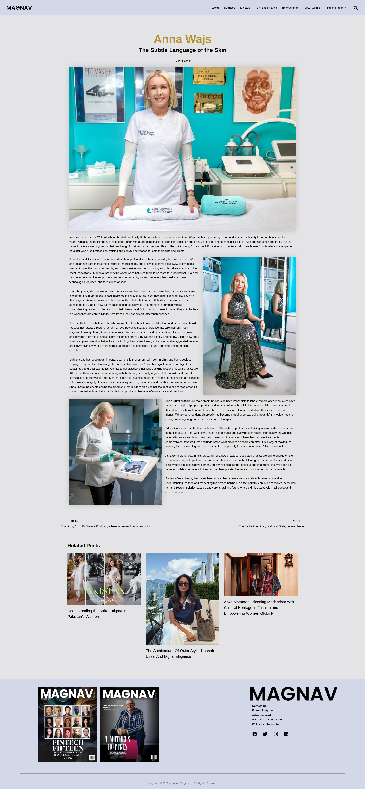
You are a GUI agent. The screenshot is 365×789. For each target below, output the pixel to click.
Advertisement (261, 715)
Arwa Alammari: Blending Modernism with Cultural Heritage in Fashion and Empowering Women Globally (259, 607)
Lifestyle (245, 7)
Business (229, 7)
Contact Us (259, 705)
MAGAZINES (312, 7)
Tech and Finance (266, 7)
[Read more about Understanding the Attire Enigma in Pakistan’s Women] (104, 579)
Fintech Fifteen (334, 7)
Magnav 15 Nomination (267, 719)
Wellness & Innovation (266, 724)
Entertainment (290, 7)
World (215, 7)
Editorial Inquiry (262, 710)
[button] (345, 7)
